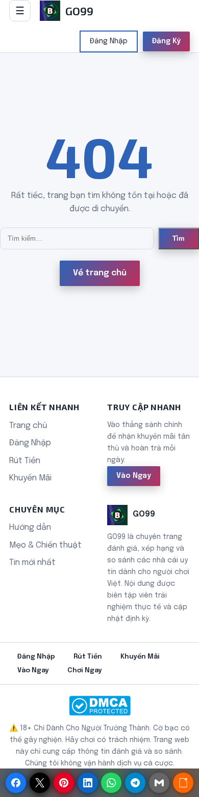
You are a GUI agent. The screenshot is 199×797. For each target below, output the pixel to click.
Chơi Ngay (84, 670)
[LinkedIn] (88, 783)
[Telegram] (135, 783)
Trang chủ (28, 425)
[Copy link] (183, 783)
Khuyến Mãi (30, 478)
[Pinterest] (64, 783)
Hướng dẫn (30, 527)
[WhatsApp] (111, 783)
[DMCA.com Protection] (99, 706)
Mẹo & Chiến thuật (45, 545)
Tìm (178, 238)
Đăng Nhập (109, 41)
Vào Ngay (133, 475)
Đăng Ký (166, 41)
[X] (40, 783)
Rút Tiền (24, 461)
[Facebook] (16, 783)
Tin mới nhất (32, 562)
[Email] (159, 783)
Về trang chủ (100, 273)
